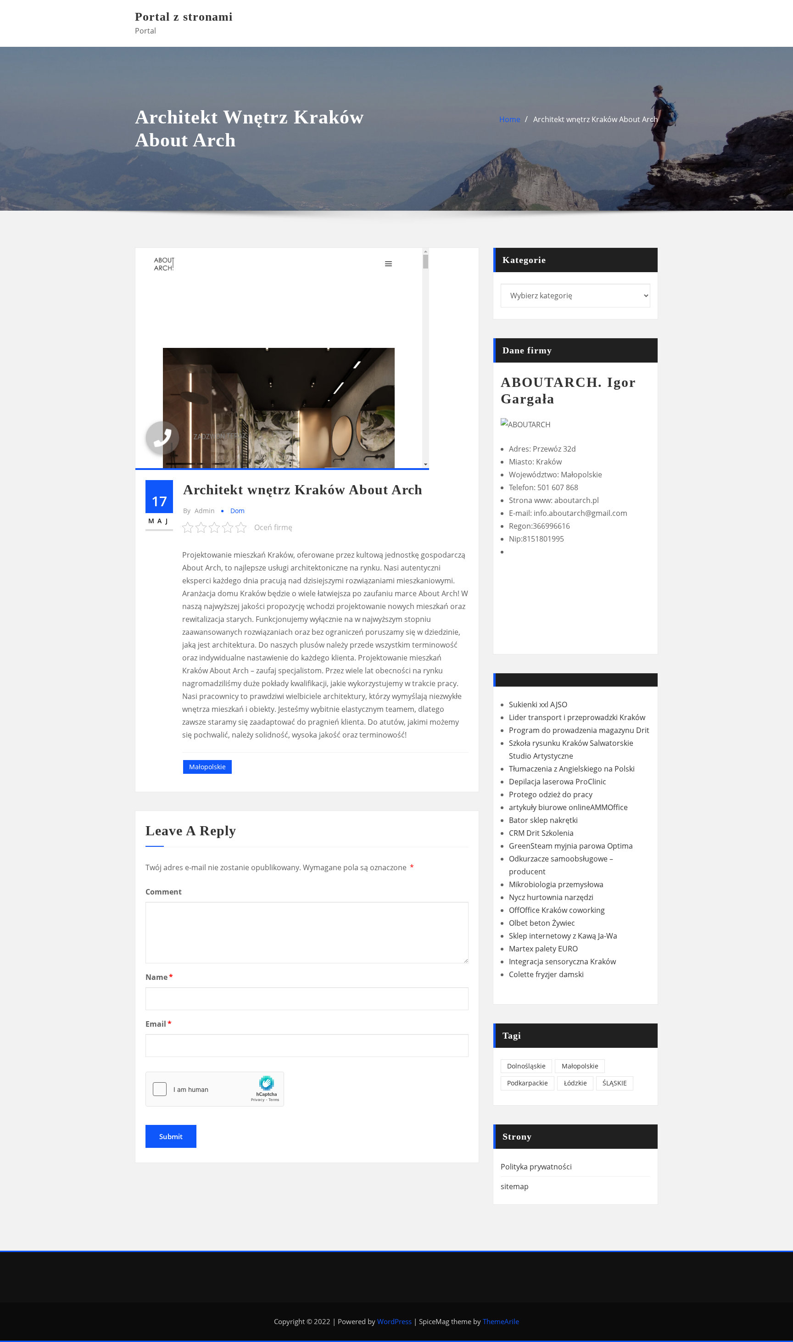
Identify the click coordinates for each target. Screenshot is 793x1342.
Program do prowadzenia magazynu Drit (579, 730)
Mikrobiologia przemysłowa (556, 884)
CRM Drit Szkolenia (541, 833)
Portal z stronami (184, 16)
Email (158, 1024)
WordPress (394, 1321)
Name (159, 977)
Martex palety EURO (543, 949)
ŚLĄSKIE (615, 1083)
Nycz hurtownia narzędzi (551, 897)
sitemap (515, 1186)
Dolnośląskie (526, 1066)
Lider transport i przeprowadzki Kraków (577, 717)
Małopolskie (207, 766)
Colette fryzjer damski (546, 974)
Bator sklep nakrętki (543, 820)
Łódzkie (575, 1083)
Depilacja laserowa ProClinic (557, 782)
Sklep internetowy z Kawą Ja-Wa (563, 936)
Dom (237, 510)
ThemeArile (501, 1321)
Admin (199, 510)
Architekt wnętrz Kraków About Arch (595, 119)
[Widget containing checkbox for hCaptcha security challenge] (214, 1089)
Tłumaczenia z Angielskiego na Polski (572, 769)
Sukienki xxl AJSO (538, 704)
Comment (163, 892)
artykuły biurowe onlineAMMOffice (568, 807)
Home (509, 119)
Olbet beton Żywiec (542, 923)
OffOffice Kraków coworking (557, 910)
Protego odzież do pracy (550, 794)
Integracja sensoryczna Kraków (562, 961)
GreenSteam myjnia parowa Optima (571, 846)
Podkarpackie (527, 1083)
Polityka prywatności (536, 1167)
